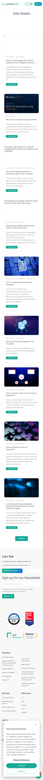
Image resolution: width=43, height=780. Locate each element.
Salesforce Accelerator (8, 672)
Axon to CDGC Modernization (26, 660)
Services (6, 693)
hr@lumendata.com (24, 565)
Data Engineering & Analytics (7, 702)
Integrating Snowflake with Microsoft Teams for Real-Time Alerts (20, 227)
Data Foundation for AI (8, 707)
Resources (26, 693)
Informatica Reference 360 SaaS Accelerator (28, 673)
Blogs (23, 701)
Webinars (24, 712)
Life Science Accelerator (28, 668)
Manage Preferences (21, 760)
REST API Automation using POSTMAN (21, 120)
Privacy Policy (22, 734)
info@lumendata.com (24, 561)
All (22, 697)
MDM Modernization (8, 657)
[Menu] (31, 4)
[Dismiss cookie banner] (36, 725)
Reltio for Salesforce (7, 669)
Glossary (24, 705)
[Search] (26, 4)
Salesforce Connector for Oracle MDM (28, 684)
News (23, 709)
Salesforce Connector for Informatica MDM (28, 679)
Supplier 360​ (5, 680)
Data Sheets (10, 57)
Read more (11, 84)
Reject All (21, 771)
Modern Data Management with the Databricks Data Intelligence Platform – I (21, 61)
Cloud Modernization (8, 697)
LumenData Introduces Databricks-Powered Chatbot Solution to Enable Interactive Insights (20, 506)
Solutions (6, 653)
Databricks (20, 57)
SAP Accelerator (6, 676)
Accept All (21, 765)
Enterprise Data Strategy (9, 711)
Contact (38, 4)
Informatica (20, 168)
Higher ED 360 (26, 664)
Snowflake (30, 168)
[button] (21, 538)
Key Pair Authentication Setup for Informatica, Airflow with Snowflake (19, 173)
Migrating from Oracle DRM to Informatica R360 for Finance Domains (9, 663)
